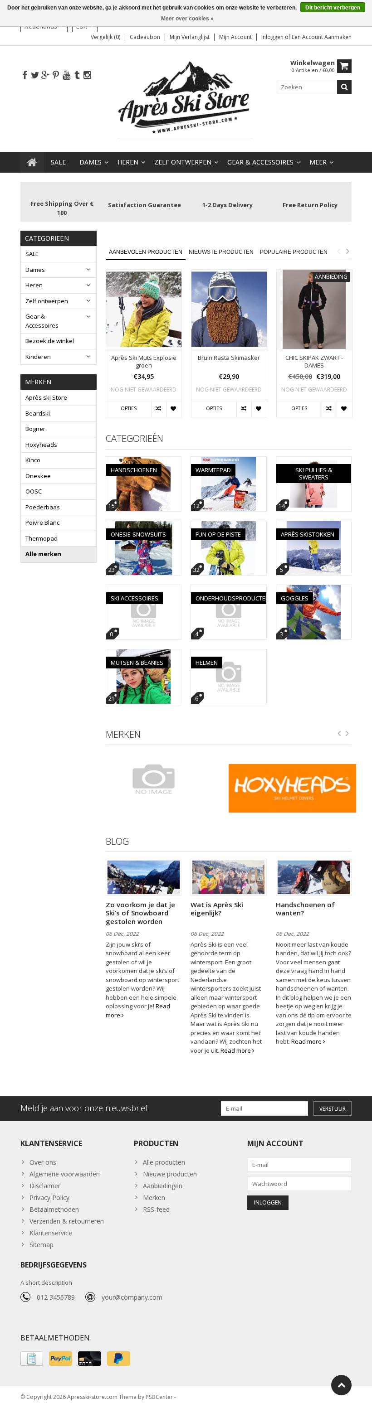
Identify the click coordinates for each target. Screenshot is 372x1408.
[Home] (32, 162)
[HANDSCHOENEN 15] (143, 461)
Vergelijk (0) (105, 37)
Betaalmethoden (54, 1209)
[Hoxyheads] (292, 788)
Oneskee (38, 476)
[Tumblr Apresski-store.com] (77, 75)
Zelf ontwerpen (182, 162)
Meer (318, 162)
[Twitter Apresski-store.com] (35, 75)
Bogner (35, 429)
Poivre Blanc (42, 522)
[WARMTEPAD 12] (228, 461)
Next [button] (347, 251)
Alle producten (164, 1162)
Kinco (32, 460)
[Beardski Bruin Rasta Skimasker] (229, 309)
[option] (143, 347)
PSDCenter (159, 1397)
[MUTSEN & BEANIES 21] (143, 654)
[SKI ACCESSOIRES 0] (143, 589)
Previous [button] (338, 251)
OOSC (33, 491)
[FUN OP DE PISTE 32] (228, 526)
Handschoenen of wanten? (305, 908)
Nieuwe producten (170, 1174)
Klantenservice (50, 1233)
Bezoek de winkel (49, 341)
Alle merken (43, 554)
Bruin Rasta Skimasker (229, 358)
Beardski (37, 413)
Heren (127, 162)
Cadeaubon (145, 37)
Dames (90, 162)
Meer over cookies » (187, 18)
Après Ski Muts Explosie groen (143, 361)
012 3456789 (56, 1297)
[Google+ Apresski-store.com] (45, 75)
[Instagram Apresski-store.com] (87, 75)
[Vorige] (339, 733)
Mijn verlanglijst (190, 37)
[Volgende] (347, 733)
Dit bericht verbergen (332, 8)
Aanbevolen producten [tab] (145, 252)
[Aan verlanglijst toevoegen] (173, 408)
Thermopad (41, 538)
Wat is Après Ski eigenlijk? (217, 908)
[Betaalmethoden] (31, 1358)
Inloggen (273, 37)
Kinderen (38, 357)
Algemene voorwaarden (64, 1174)
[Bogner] (165, 779)
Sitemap (41, 1244)
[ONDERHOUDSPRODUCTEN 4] (228, 589)
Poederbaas (42, 507)
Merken (154, 1197)
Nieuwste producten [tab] (221, 252)
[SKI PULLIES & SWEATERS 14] (314, 461)
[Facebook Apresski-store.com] (24, 75)
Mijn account (235, 37)
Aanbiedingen (162, 1185)
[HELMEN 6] (228, 654)
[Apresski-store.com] (186, 98)
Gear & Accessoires (260, 162)
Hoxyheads (41, 444)
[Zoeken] (344, 87)
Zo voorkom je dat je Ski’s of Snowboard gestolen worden (140, 912)
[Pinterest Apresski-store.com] (56, 75)
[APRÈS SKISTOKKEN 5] (314, 526)
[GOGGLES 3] (314, 589)
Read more (236, 1050)
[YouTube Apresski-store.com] (66, 75)
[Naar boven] (341, 1385)
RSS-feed (156, 1209)
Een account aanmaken (322, 37)
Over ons (42, 1162)
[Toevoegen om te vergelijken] (158, 408)
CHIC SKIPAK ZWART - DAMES (314, 361)
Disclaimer (44, 1185)
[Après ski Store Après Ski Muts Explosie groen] (143, 309)
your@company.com (132, 1297)
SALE (58, 162)
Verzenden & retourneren (66, 1221)
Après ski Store (46, 397)
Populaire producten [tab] (294, 252)
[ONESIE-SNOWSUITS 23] (143, 526)
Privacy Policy (49, 1197)
